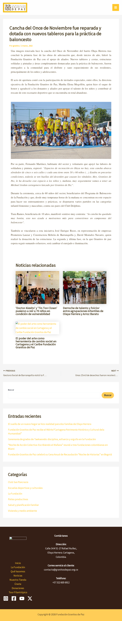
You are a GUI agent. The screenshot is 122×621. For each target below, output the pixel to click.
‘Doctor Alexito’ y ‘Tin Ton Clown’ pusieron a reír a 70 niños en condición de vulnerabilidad (36, 311)
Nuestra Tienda (18, 579)
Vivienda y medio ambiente (22, 510)
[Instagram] (5, 598)
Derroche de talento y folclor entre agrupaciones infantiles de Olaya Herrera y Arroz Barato (83, 311)
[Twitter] (29, 598)
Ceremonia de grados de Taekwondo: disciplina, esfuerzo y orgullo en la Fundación (52, 439)
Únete (17, 584)
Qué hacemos (18, 571)
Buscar (11, 389)
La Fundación (15, 493)
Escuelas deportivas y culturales (25, 488)
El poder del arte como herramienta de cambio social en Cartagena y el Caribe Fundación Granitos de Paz (36, 342)
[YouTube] (21, 598)
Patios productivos (18, 499)
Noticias (18, 575)
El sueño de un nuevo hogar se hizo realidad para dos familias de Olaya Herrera (49, 424)
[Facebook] (13, 598)
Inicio (18, 563)
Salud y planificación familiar (23, 505)
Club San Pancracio (18, 482)
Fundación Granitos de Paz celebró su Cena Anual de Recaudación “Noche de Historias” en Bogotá (60, 454)
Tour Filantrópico (18, 592)
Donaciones (18, 588)
